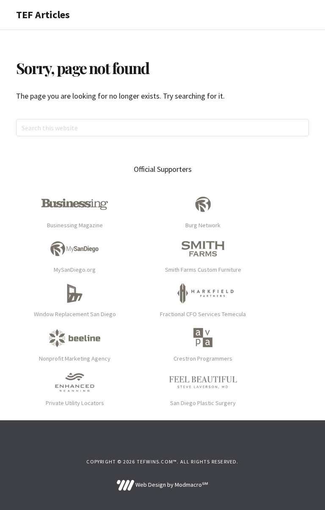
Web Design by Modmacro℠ (171, 484)
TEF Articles (43, 14)
